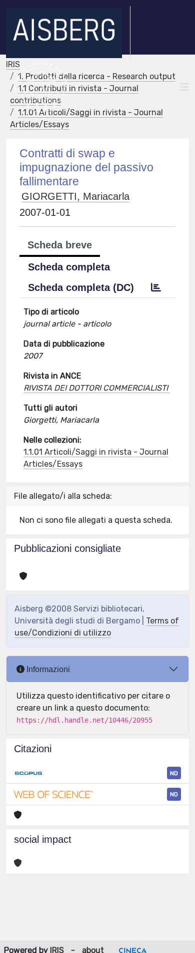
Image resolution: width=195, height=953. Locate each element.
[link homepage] (68, 33)
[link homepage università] (41, 87)
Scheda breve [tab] (60, 244)
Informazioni (47, 669)
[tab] (156, 287)
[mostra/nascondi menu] (184, 87)
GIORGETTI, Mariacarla (76, 196)
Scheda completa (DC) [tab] (81, 287)
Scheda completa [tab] (69, 266)
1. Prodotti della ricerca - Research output (97, 76)
